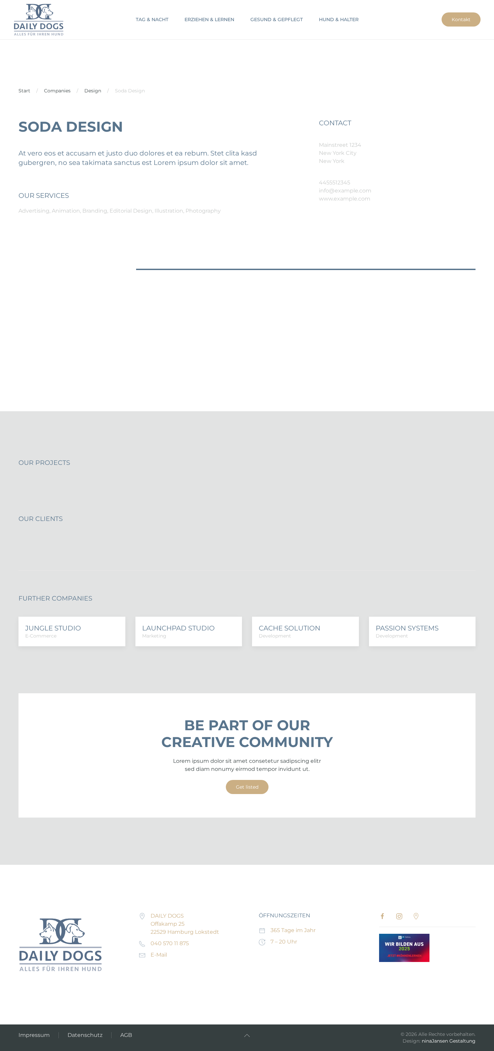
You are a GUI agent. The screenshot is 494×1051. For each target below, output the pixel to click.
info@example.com (345, 190)
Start (24, 91)
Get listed (247, 787)
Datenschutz (85, 1035)
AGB (126, 1035)
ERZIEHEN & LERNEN (209, 19)
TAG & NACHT (152, 19)
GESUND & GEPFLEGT (276, 19)
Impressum (34, 1035)
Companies (57, 91)
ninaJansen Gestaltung (449, 1041)
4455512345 (334, 182)
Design (92, 91)
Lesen (404, 948)
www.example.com (344, 198)
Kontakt (461, 19)
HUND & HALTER (339, 19)
